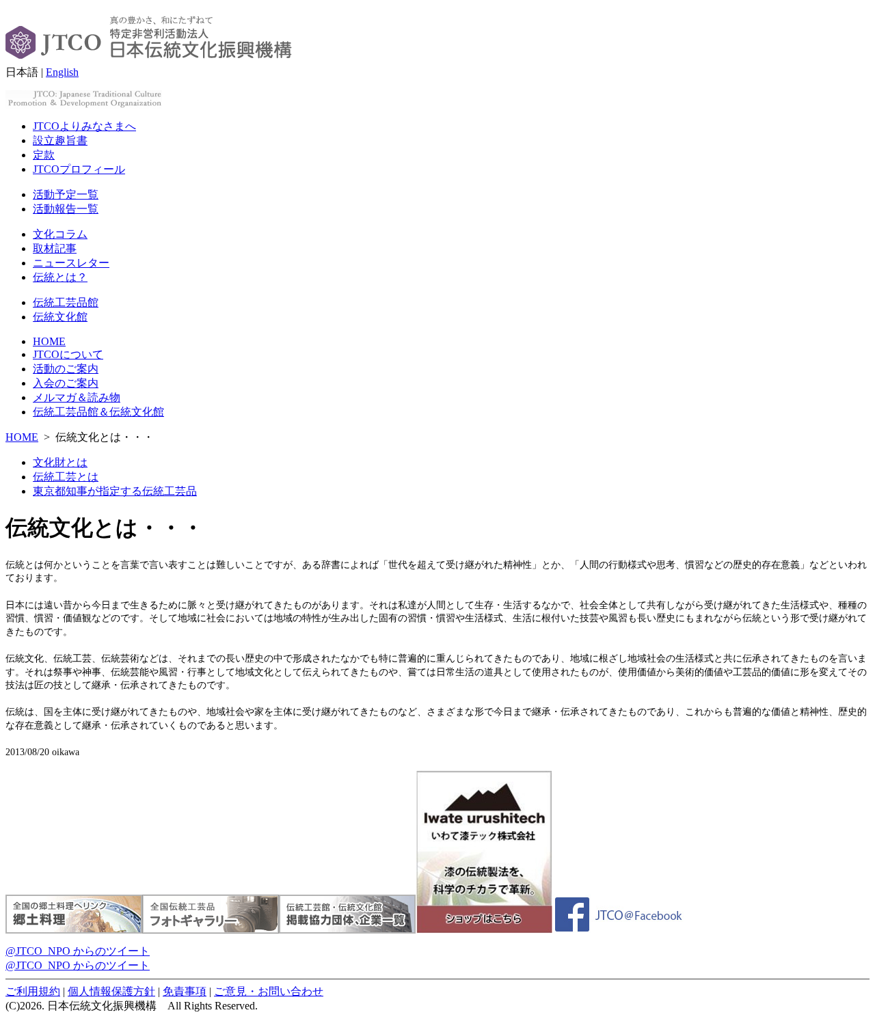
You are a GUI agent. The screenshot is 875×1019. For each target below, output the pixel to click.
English (62, 72)
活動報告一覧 (65, 209)
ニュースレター (71, 263)
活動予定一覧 (65, 194)
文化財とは (60, 462)
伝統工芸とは (65, 477)
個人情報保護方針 (111, 991)
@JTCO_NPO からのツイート (77, 951)
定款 (44, 155)
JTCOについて (68, 354)
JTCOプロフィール (79, 169)
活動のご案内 (65, 369)
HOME (49, 341)
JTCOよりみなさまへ (84, 126)
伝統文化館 (60, 317)
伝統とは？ (60, 277)
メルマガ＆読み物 (76, 397)
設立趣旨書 (60, 140)
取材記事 (55, 248)
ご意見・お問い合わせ (268, 991)
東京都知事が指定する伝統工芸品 (115, 491)
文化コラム (60, 234)
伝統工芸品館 (65, 302)
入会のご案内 (65, 383)
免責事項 (184, 991)
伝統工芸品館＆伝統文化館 (98, 412)
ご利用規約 (32, 991)
